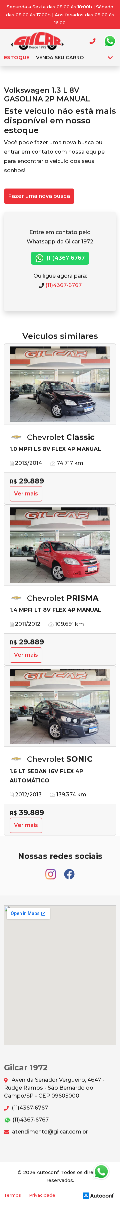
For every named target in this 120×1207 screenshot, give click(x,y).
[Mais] (110, 58)
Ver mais (26, 493)
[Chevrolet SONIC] (60, 706)
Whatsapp (109, 41)
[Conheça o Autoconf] (98, 1195)
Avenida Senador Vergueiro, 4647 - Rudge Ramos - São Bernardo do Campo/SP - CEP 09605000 (54, 1088)
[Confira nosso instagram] (51, 871)
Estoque (16, 58)
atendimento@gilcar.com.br (49, 1132)
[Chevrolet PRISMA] (60, 545)
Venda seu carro (60, 58)
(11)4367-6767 (65, 258)
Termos (12, 1195)
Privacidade (42, 1195)
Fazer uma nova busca (39, 196)
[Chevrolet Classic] (60, 384)
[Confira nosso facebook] (69, 871)
